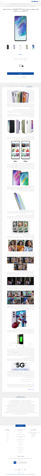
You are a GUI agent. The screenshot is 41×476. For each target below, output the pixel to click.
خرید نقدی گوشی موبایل (32, 405)
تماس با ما (20, 432)
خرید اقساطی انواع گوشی (16, 400)
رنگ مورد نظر (20, 64)
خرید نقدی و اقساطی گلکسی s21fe (14, 406)
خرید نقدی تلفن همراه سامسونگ (30, 411)
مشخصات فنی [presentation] (22, 86)
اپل (7, 432)
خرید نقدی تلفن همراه (23, 405)
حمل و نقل (20, 445)
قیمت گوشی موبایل (31, 407)
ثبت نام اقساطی (20, 441)
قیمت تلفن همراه (11, 407)
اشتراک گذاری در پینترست (16, 77)
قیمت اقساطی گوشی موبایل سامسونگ (15, 410)
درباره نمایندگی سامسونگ (20, 434)
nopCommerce (32, 474)
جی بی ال (7, 438)
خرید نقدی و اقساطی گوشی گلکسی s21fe (27, 406)
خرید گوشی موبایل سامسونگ (21, 412)
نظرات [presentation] (16, 86)
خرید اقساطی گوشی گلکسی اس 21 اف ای (14, 401)
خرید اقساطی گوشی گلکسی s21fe (15, 404)
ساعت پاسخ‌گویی (20, 452)
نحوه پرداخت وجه (20, 449)
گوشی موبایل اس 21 (20, 411)
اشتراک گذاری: (24, 77)
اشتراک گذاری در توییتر (20, 77)
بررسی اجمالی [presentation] (29, 86)
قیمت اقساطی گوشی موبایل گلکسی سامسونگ (15, 409)
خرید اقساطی (20, 73)
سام (7, 434)
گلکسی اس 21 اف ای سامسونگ (32, 412)
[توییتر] (25, 469)
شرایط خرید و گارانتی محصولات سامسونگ (20, 437)
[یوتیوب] (19, 469)
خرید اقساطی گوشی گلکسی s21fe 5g (27, 404)
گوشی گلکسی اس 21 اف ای (12, 411)
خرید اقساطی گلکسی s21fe (27, 402)
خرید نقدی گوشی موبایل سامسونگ (28, 410)
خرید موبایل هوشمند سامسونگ (10, 412)
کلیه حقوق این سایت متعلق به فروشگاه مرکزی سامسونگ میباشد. (16, 474)
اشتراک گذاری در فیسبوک (18, 77)
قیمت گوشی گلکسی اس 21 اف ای (21, 407)
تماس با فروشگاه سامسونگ (20, 439)
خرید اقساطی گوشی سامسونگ (26, 400)
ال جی (7, 440)
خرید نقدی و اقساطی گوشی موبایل (12, 405)
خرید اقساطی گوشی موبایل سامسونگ (28, 401)
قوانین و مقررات (20, 443)
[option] (33, 47)
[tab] (29, 86)
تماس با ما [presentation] (11, 86)
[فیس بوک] (22, 469)
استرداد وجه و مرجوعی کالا (20, 447)
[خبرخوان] (16, 469)
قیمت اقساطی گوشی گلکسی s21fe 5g (29, 409)
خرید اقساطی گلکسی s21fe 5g (16, 402)
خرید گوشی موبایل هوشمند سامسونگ (21, 414)
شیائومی (7, 436)
